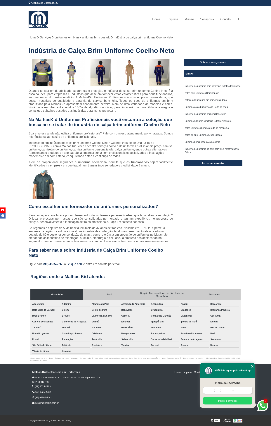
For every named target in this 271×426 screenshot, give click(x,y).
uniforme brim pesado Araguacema (202, 142)
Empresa (172, 19)
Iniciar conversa (227, 400)
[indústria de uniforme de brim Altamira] (100, 72)
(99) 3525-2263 (53, 264)
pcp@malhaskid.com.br (46, 403)
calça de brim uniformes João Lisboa (203, 135)
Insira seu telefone (228, 383)
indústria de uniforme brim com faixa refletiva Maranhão (213, 86)
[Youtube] (3, 210)
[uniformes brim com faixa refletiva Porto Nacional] (42, 72)
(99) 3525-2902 (42, 392)
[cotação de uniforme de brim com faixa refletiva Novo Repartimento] (159, 72)
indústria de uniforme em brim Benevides (205, 114)
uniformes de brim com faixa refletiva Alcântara (208, 121)
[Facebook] (3, 216)
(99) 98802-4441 (43, 397)
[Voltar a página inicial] (38, 19)
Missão (189, 19)
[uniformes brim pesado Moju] (130, 72)
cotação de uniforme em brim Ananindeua (206, 100)
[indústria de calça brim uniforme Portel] (71, 72)
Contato (225, 19)
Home (156, 19)
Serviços (206, 19)
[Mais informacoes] (238, 19)
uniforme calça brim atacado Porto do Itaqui (206, 107)
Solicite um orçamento (213, 62)
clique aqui (75, 264)
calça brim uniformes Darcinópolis (202, 93)
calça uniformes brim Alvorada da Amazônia (207, 128)
